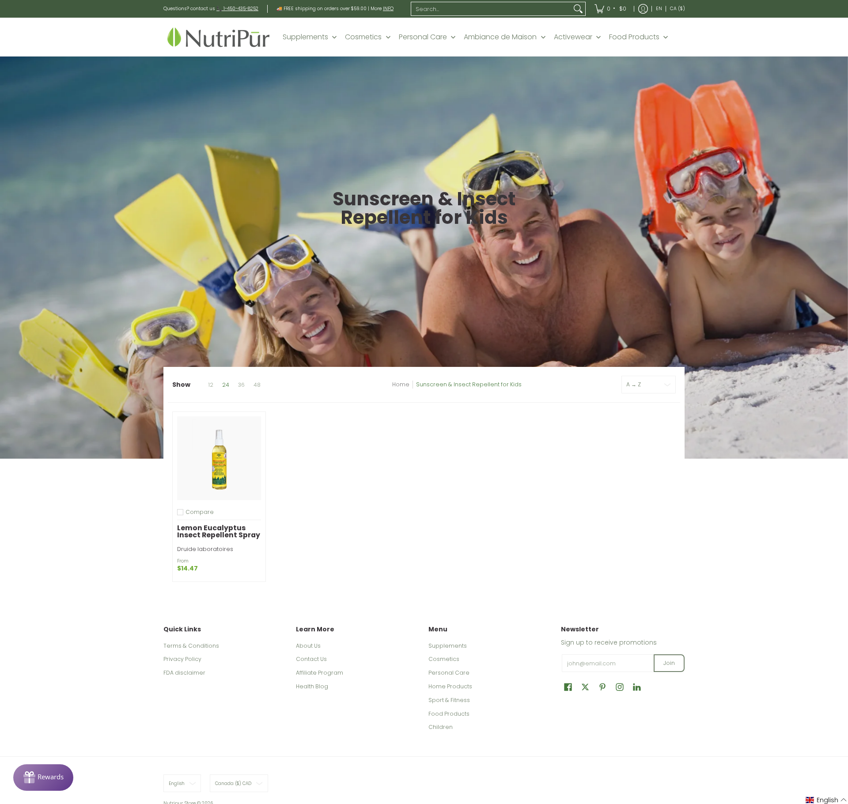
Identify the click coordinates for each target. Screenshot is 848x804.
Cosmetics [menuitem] (363, 37)
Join (669, 663)
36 (241, 385)
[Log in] (643, 9)
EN (659, 8)
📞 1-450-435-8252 (237, 8)
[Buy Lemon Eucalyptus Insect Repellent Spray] (219, 458)
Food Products (448, 713)
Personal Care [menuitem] (423, 37)
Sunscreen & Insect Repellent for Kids (469, 384)
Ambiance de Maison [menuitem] (500, 37)
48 (257, 385)
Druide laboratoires (205, 549)
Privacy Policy (182, 659)
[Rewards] (43, 777)
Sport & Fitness (449, 700)
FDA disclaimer (184, 672)
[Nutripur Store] (218, 37)
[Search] (578, 8)
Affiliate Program (319, 672)
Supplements (447, 645)
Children (440, 727)
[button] (568, 686)
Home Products (450, 686)
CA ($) (677, 8)
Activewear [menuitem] (573, 37)
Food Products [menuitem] (634, 37)
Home (400, 384)
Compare (200, 512)
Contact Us (311, 659)
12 (210, 385)
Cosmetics (443, 659)
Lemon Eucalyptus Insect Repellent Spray (218, 531)
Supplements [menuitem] (305, 37)
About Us (308, 645)
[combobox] (491, 8)
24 (225, 385)
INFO (388, 8)
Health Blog (312, 686)
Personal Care (448, 672)
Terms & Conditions (191, 645)
